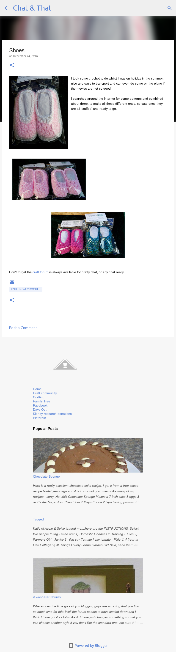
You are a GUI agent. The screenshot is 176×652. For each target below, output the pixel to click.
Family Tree (41, 401)
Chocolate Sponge (46, 476)
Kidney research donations (52, 413)
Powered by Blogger (91, 646)
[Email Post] (12, 284)
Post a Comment (23, 328)
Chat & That (32, 8)
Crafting (38, 397)
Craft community (45, 393)
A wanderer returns (47, 597)
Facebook (40, 405)
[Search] (169, 8)
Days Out (40, 409)
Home (37, 389)
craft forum (40, 272)
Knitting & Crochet (26, 289)
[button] (12, 65)
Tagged (38, 519)
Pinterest (39, 418)
